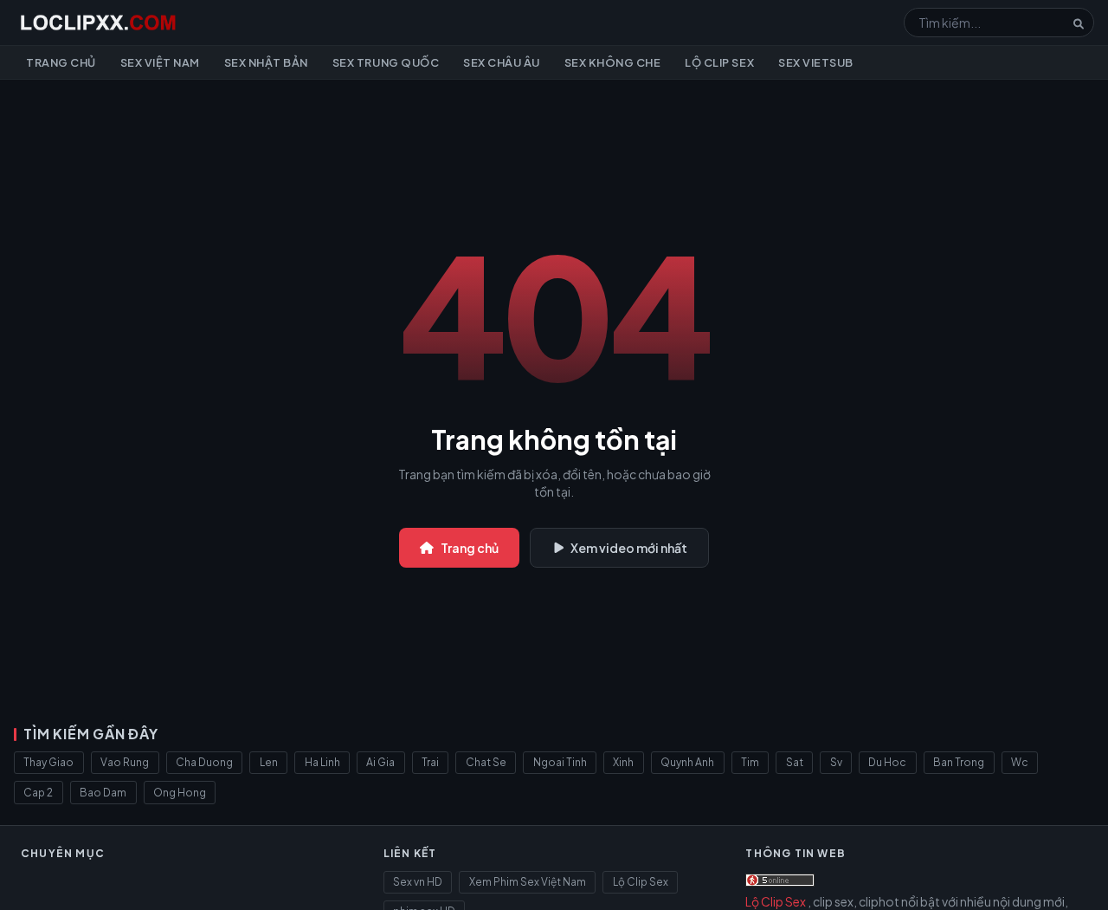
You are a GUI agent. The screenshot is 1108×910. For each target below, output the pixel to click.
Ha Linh (322, 762)
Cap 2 (38, 792)
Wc (1019, 762)
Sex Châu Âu (501, 62)
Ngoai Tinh (560, 762)
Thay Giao (48, 762)
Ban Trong (958, 762)
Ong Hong (179, 792)
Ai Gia (380, 762)
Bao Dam (103, 792)
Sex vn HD (417, 881)
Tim (750, 762)
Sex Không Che (612, 62)
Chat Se (486, 762)
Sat (794, 762)
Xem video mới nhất (628, 548)
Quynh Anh (687, 762)
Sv (836, 762)
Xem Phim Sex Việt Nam (527, 881)
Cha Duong (204, 762)
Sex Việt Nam (160, 62)
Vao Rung (124, 762)
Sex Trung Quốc (385, 62)
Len (269, 762)
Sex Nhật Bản (266, 62)
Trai (430, 762)
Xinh (623, 762)
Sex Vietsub (816, 62)
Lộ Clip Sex (719, 62)
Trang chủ (61, 62)
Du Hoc (887, 762)
